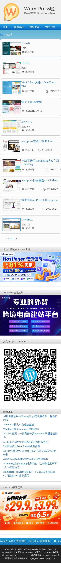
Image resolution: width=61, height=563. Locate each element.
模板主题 (34, 27)
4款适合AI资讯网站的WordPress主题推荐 (25, 459)
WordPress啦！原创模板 (13, 541)
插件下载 (50, 27)
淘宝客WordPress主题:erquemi (39, 200)
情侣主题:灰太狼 (31, 102)
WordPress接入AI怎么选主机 (18, 424)
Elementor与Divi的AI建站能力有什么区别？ (27, 441)
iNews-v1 (26, 121)
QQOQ (25, 62)
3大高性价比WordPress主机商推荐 (21, 446)
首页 (5, 27)
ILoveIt (25, 43)
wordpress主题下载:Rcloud (37, 141)
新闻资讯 (18, 27)
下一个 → (15, 239)
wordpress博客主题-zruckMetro (39, 180)
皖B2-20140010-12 (10, 555)
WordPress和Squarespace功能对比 (21, 429)
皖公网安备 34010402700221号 (45, 555)
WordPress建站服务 (40, 541)
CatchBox (27, 219)
